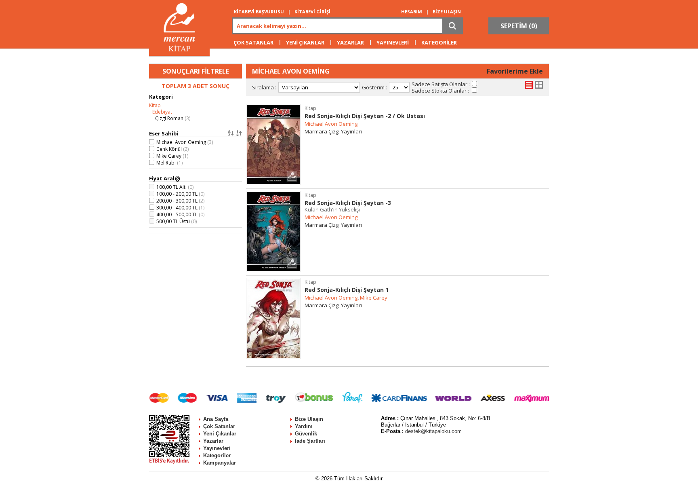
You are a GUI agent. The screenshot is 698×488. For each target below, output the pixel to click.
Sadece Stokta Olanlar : (440, 90)
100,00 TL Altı (174, 187)
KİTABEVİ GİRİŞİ (312, 11)
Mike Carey (172, 155)
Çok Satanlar (219, 426)
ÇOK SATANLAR (253, 42)
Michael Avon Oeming (184, 142)
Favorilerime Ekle (515, 71)
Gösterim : (374, 87)
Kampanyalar (219, 463)
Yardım (304, 426)
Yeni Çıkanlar (219, 434)
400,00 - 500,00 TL (180, 214)
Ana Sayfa (215, 419)
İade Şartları (310, 441)
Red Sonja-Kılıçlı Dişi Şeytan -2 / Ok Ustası (365, 116)
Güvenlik (306, 434)
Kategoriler (217, 455)
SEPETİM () (518, 25)
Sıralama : (264, 87)
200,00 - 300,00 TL (180, 200)
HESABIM (411, 11)
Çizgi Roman (172, 118)
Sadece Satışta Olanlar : (441, 84)
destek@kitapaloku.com (433, 431)
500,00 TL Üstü (176, 221)
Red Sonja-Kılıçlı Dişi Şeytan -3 (348, 206)
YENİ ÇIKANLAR (305, 42)
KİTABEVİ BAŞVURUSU (259, 11)
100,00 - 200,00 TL (180, 193)
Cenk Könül (172, 149)
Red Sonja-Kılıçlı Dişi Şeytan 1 (347, 290)
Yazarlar (213, 441)
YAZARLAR (350, 42)
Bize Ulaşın (309, 419)
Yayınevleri (217, 448)
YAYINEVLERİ (392, 42)
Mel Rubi (169, 162)
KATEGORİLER (439, 42)
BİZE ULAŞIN (447, 11)
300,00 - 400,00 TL (180, 207)
